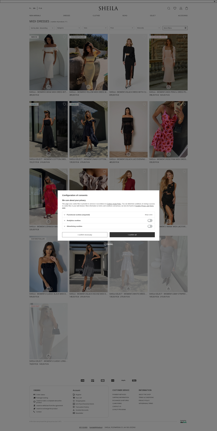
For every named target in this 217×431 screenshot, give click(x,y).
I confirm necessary (85, 235)
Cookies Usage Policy (114, 204)
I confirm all (132, 235)
